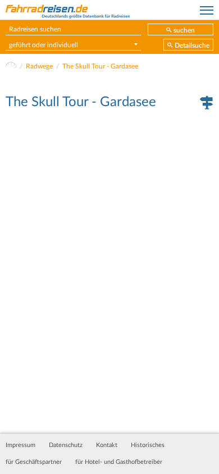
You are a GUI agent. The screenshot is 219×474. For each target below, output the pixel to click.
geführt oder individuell (43, 45)
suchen (184, 30)
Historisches (148, 445)
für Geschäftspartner (34, 462)
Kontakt (106, 445)
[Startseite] (11, 66)
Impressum (20, 445)
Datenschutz (66, 445)
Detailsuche (192, 45)
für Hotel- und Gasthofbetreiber (118, 462)
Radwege (39, 66)
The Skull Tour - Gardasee (100, 66)
